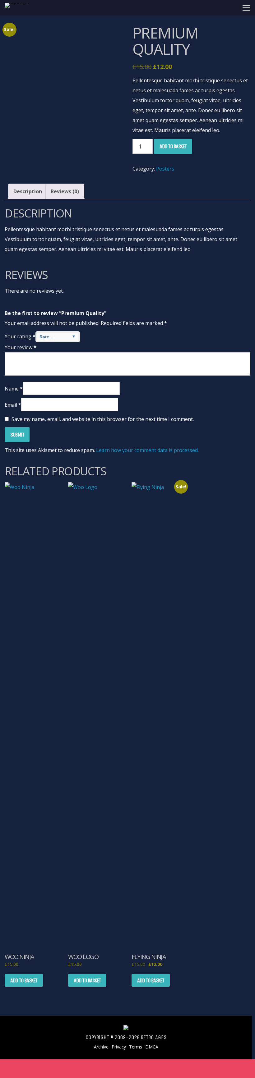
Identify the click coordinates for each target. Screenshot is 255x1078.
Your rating (20, 336)
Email (13, 404)
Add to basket (173, 146)
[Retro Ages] (20, 2)
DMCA (151, 1047)
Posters (165, 168)
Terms (135, 1047)
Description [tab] (27, 191)
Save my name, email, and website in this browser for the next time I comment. (103, 419)
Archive (101, 1047)
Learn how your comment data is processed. (147, 450)
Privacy (119, 1047)
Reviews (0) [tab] (65, 191)
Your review (20, 347)
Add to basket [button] (23, 980)
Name (14, 388)
